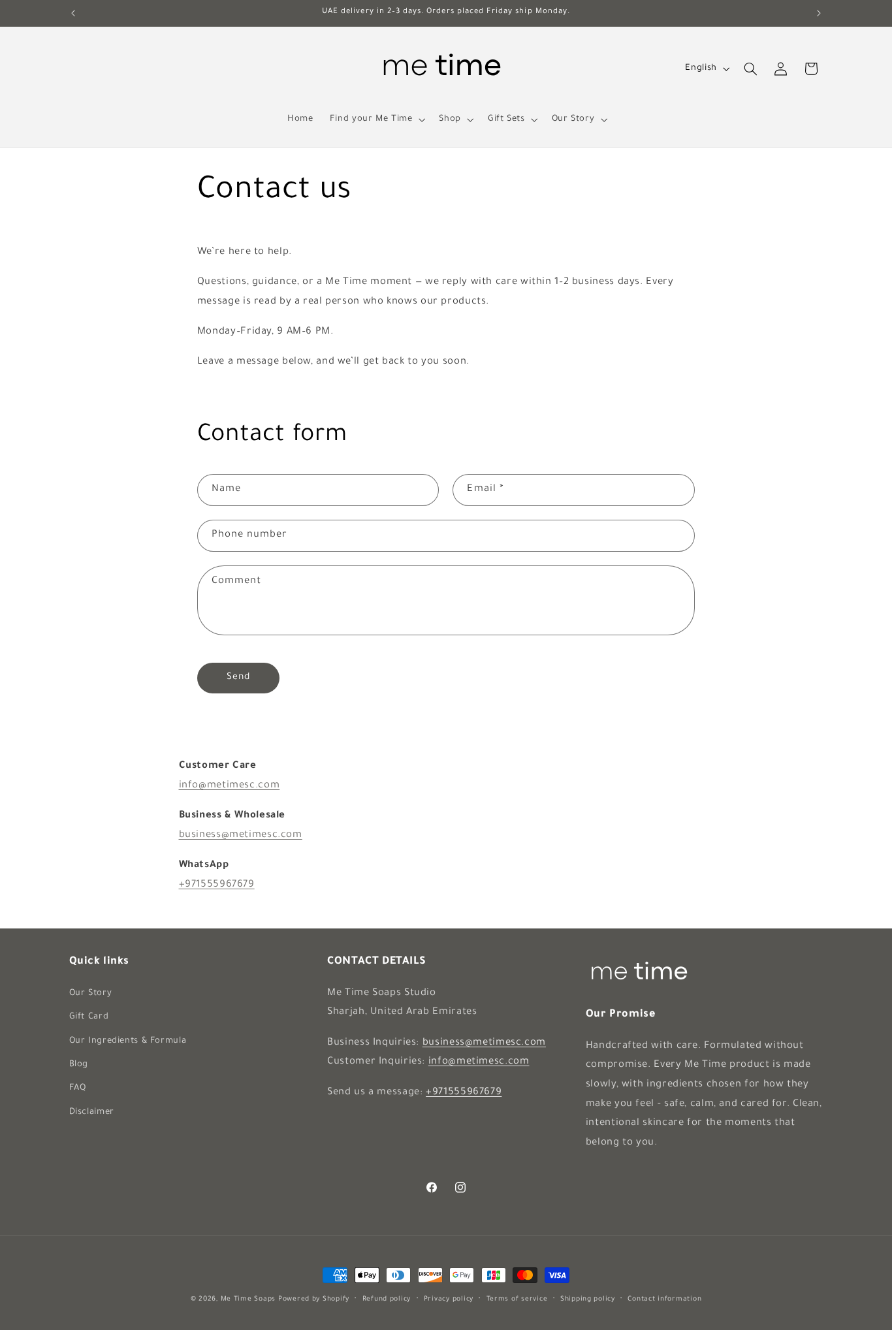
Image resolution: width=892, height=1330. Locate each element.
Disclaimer (91, 1112)
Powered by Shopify (313, 1299)
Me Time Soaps (248, 1299)
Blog (79, 1064)
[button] (376, 119)
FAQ (77, 1088)
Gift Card (89, 1017)
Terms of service (517, 1299)
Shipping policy (587, 1299)
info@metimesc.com (229, 785)
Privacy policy (448, 1299)
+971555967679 (217, 885)
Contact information (664, 1299)
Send (238, 678)
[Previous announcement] (73, 13)
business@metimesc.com (240, 835)
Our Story (90, 993)
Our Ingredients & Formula (128, 1041)
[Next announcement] (818, 13)
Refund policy (386, 1299)
